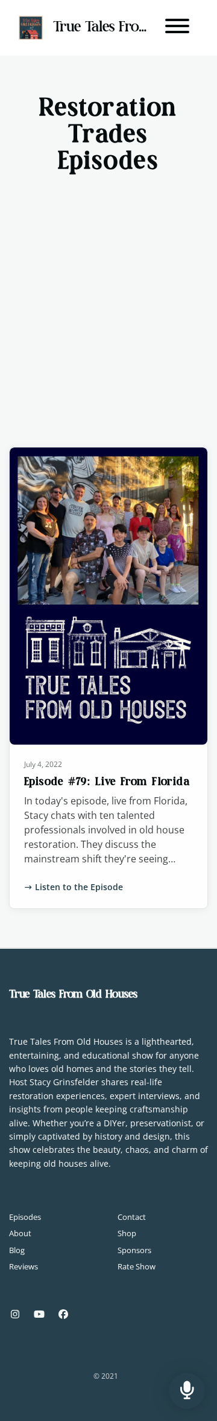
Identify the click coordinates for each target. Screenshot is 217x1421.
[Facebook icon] (63, 1314)
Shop (127, 1233)
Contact (132, 1216)
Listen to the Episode (79, 887)
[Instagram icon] (15, 1314)
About (20, 1233)
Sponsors (134, 1250)
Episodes (25, 1216)
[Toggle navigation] (177, 28)
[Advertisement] (108, 293)
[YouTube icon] (39, 1314)
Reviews (23, 1266)
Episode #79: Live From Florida (107, 781)
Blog (17, 1250)
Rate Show (137, 1266)
